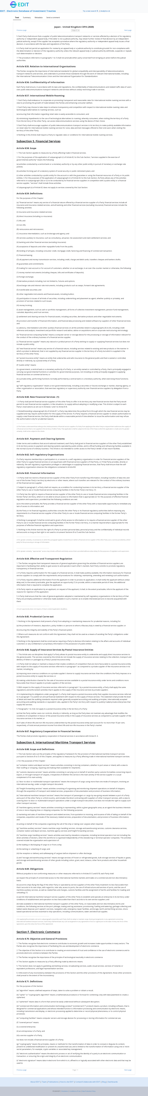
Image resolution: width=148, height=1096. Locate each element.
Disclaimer (65, 1091)
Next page (128, 30)
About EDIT (35, 1082)
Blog (104, 1082)
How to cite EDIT (67, 1082)
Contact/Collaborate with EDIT (87, 1082)
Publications (53, 1082)
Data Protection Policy (88, 1091)
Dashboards (113, 1082)
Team (44, 1082)
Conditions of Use (75, 1091)
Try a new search (90, 11)
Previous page (22, 30)
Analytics (104, 11)
